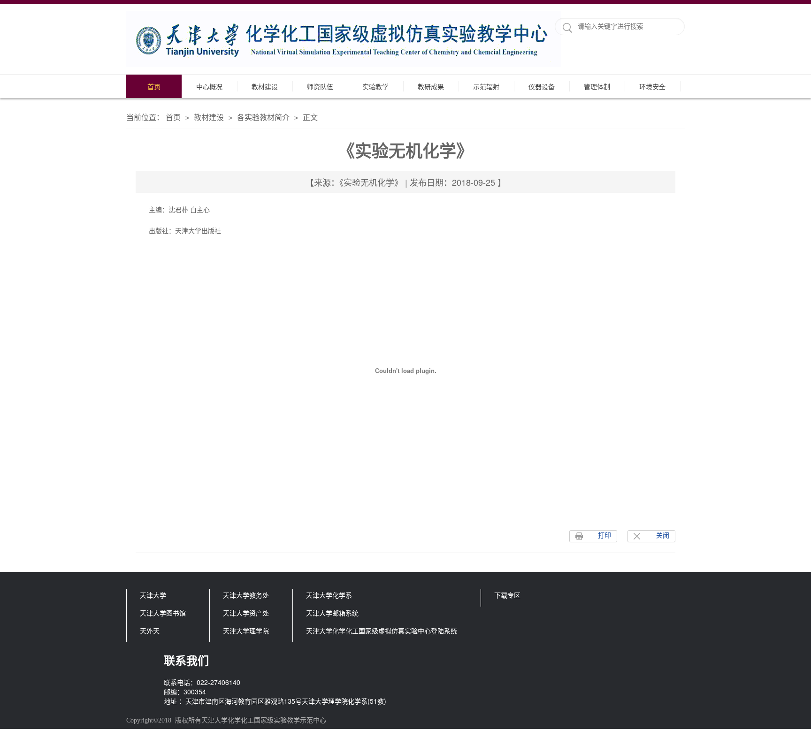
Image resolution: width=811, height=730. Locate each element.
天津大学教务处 (246, 595)
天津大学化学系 (329, 595)
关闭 (662, 535)
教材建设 (265, 86)
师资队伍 (320, 86)
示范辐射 (486, 86)
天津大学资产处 (246, 612)
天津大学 (153, 595)
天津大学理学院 (246, 630)
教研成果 (431, 86)
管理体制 (597, 86)
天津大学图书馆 (163, 612)
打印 (604, 535)
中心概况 (209, 86)
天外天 (150, 630)
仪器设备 (541, 86)
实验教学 (375, 86)
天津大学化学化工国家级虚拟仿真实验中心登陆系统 (381, 630)
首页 (154, 86)
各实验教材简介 (263, 117)
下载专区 (507, 595)
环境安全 (652, 86)
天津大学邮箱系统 (332, 612)
